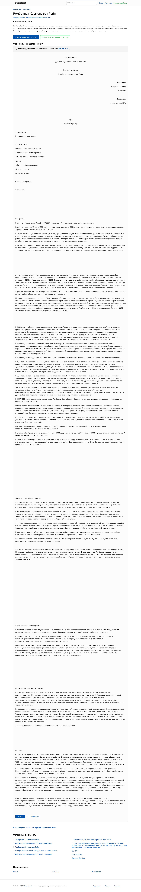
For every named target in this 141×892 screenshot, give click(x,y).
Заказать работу (120, 3)
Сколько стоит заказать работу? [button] (55, 37)
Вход (101, 3)
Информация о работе (34, 828)
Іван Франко (77, 854)
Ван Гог (55, 872)
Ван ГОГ (75, 851)
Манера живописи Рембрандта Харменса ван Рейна (36, 851)
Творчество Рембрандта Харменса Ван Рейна (33, 854)
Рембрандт (96, 872)
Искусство (26, 9)
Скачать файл (63, 49)
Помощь (108, 3)
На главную (17, 9)
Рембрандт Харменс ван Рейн (27, 840)
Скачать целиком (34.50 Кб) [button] (26, 37)
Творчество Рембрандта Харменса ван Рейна (33, 843)
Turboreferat (28, 886)
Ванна (15, 872)
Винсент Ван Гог (78, 858)
